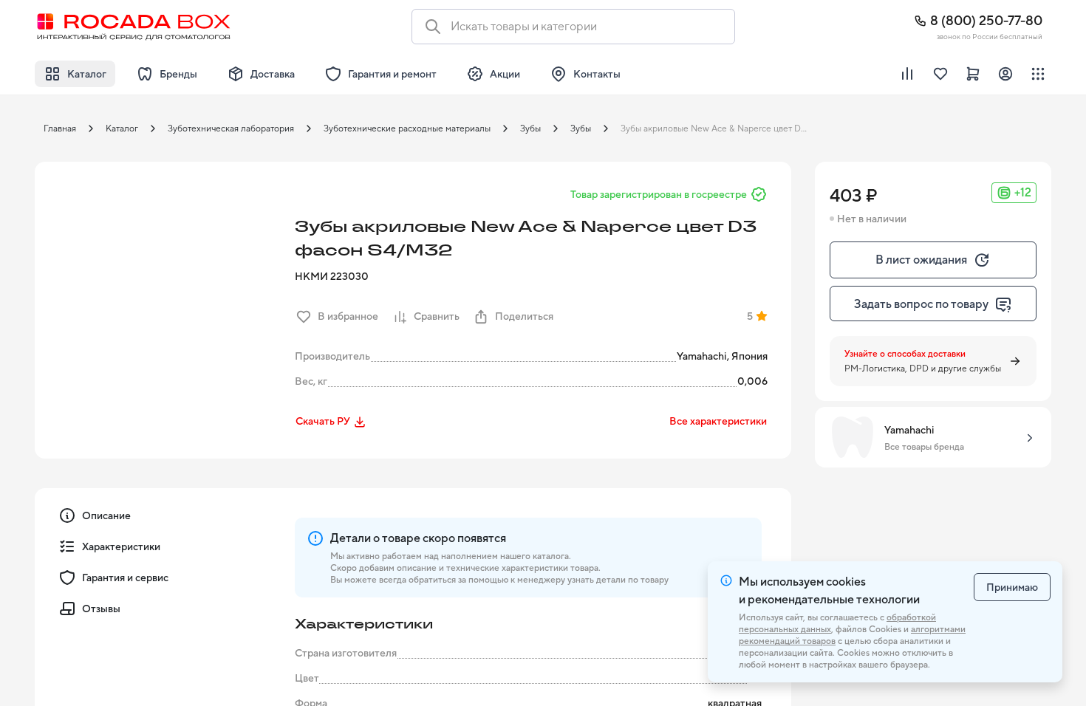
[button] (160, 287)
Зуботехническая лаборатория (231, 128)
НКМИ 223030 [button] (332, 276)
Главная (60, 128)
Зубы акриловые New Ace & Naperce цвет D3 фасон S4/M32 (720, 128)
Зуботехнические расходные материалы (407, 128)
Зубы (530, 128)
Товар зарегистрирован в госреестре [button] (658, 194)
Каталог (122, 128)
